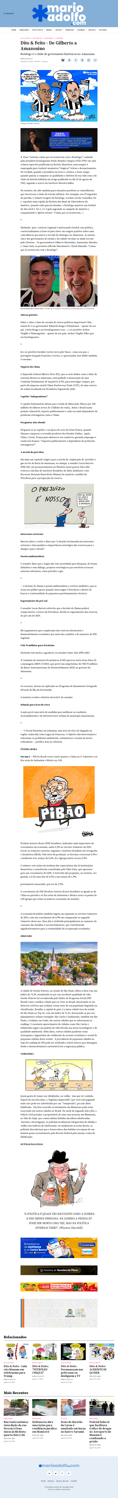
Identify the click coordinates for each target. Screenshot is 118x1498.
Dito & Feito (37, 30)
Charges (81, 30)
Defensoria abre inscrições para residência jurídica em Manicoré (44, 1427)
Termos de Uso (62, 1481)
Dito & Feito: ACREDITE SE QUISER (97, 1370)
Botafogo (37, 38)
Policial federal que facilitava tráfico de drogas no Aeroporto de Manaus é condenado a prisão (100, 1431)
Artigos (92, 30)
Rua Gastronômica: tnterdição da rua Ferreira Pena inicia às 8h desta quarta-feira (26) (16, 1428)
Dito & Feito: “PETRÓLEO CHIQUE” (40, 1370)
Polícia (59, 30)
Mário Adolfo (26, 59)
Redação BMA (95, 1376)
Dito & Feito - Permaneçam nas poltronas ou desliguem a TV (72, 1371)
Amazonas (24, 30)
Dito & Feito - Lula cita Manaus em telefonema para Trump (15, 1371)
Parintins (69, 30)
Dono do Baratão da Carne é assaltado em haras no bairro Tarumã (73, 1427)
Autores (103, 30)
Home (13, 30)
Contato (74, 1481)
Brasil (49, 30)
